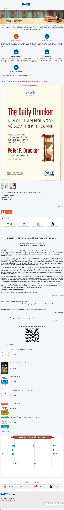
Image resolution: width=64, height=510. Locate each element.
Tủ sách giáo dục (16, 56)
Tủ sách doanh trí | (7, 81)
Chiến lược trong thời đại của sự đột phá (21, 349)
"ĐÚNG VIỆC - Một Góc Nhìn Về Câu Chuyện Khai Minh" (25, 390)
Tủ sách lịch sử (47, 56)
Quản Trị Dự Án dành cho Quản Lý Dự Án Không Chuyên (25, 417)
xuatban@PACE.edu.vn (8, 498)
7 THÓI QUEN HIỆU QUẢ (17, 403)
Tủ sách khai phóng (16, 71)
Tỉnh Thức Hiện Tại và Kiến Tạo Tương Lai (21, 363)
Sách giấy (8, 212)
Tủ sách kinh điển (47, 41)
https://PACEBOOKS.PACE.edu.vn (10, 500)
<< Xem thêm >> (5, 431)
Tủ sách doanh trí (16, 41)
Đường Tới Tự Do (15, 376)
